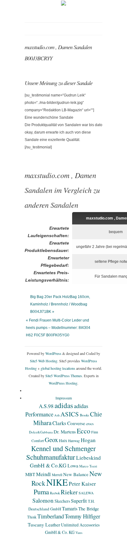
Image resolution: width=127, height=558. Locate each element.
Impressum (63, 397)
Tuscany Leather (44, 525)
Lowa (73, 465)
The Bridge (88, 508)
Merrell (57, 474)
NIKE (57, 482)
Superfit (79, 500)
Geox (51, 439)
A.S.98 (46, 406)
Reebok (55, 493)
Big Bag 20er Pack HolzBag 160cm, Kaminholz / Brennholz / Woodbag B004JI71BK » (60, 304)
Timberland (50, 516)
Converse (76, 423)
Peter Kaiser (82, 483)
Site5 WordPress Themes (63, 375)
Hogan (88, 440)
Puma (41, 491)
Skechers (62, 501)
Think (31, 517)
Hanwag (74, 440)
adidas (64, 405)
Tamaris (69, 508)
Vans (79, 532)
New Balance (75, 474)
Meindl (43, 474)
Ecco (83, 430)
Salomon (43, 500)
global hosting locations (58, 368)
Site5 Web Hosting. (44, 360)
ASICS (69, 414)
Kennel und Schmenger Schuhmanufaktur (61, 453)
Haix (63, 440)
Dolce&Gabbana (41, 432)
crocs (90, 423)
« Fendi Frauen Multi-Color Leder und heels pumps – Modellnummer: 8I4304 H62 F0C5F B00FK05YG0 (58, 327)
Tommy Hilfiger (82, 516)
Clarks (59, 423)
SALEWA (86, 492)
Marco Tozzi (88, 466)
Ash (56, 415)
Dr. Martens (65, 431)
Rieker (69, 492)
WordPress (53, 353)
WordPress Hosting (63, 383)
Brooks (84, 415)
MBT (30, 474)
